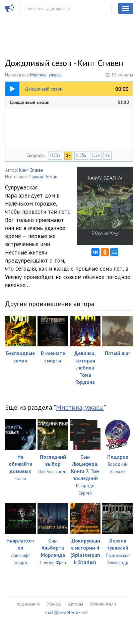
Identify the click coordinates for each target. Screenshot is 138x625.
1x (68, 155)
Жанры (54, 604)
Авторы (75, 604)
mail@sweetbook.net (66, 612)
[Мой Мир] (114, 252)
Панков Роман (42, 177)
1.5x (96, 155)
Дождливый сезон (69, 102)
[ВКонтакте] (95, 252)
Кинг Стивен (31, 170)
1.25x (81, 155)
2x (107, 155)
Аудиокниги (29, 604)
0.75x (55, 155)
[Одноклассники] (105, 252)
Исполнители (103, 604)
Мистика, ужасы (45, 75)
